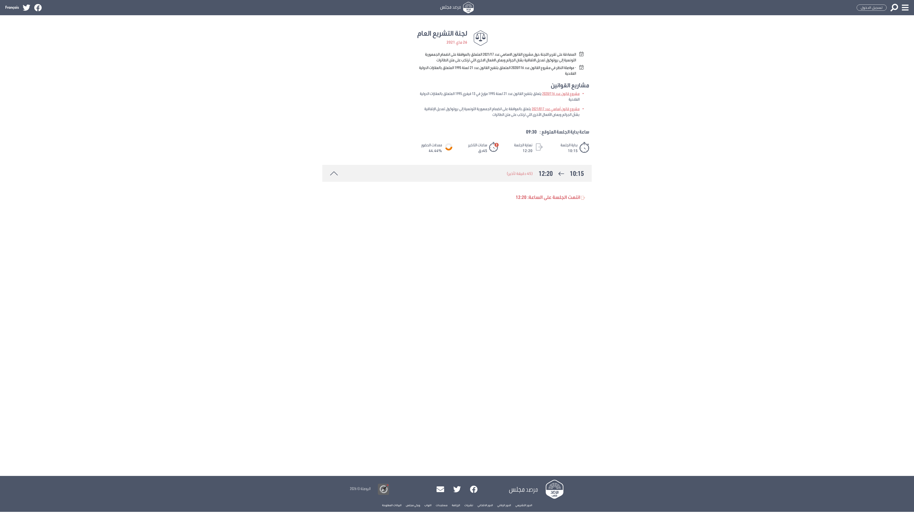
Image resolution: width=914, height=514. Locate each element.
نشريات (468, 505)
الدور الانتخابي (485, 505)
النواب (428, 505)
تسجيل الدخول (872, 7)
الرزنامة (456, 505)
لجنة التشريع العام (442, 33)
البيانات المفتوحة (392, 505)
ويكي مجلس (413, 505)
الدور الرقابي (504, 505)
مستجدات (441, 505)
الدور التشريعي (523, 505)
